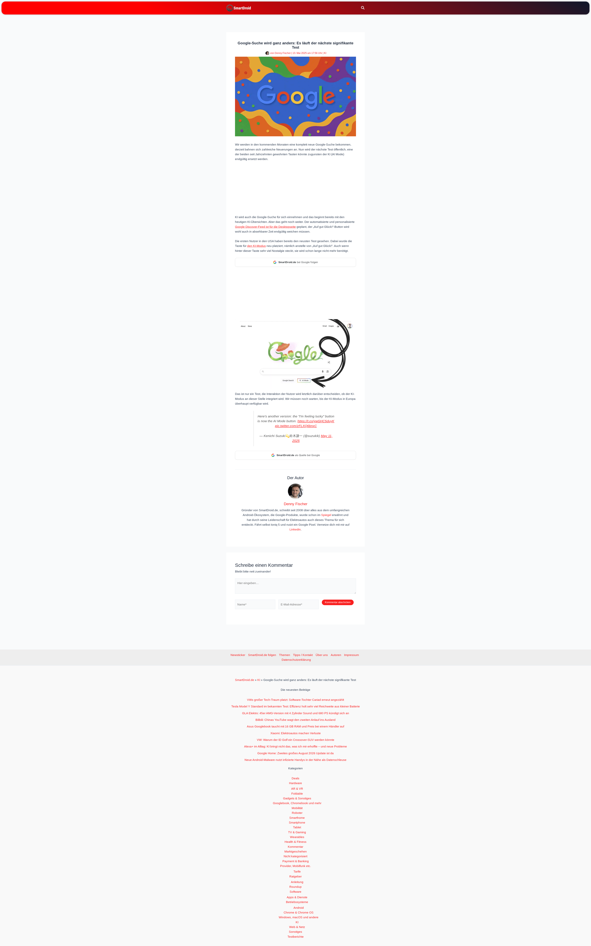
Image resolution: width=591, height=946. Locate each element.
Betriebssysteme (297, 902)
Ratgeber (295, 876)
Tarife (297, 871)
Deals (295, 778)
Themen (284, 655)
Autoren (336, 655)
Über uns (322, 655)
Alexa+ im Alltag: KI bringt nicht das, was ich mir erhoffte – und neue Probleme (295, 746)
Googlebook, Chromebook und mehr (297, 803)
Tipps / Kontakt (303, 655)
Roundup (295, 886)
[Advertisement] (295, 187)
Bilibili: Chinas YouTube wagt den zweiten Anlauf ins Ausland (295, 719)
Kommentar (295, 846)
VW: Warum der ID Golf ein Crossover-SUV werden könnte (295, 739)
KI (325, 53)
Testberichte (295, 936)
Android (298, 907)
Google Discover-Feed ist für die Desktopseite (265, 226)
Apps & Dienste (297, 897)
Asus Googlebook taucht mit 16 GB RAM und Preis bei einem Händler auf (295, 726)
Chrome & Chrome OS (299, 912)
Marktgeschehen (295, 851)
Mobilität (297, 808)
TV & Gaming (297, 832)
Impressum (351, 655)
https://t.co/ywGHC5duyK (316, 421)
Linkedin (295, 529)
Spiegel (326, 515)
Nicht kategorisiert (295, 856)
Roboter (297, 812)
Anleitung (297, 882)
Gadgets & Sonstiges (297, 798)
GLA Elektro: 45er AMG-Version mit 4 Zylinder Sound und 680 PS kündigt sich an (295, 713)
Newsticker (238, 655)
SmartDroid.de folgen (262, 655)
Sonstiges (295, 931)
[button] (363, 8)
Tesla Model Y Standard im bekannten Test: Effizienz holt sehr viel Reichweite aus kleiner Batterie (295, 706)
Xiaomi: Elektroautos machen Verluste (295, 733)
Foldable (297, 793)
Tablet (297, 827)
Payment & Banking (295, 861)
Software (295, 891)
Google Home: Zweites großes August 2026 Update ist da (295, 753)
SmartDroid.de (244, 680)
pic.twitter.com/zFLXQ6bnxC (296, 426)
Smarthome (297, 817)
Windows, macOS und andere (298, 917)
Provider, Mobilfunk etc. (295, 866)
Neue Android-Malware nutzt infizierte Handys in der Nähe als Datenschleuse (295, 759)
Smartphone (297, 822)
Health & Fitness (295, 841)
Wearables (297, 837)
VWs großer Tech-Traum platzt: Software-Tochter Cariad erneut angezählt (295, 699)
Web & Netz (297, 927)
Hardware (295, 783)
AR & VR (297, 788)
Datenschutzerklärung (296, 659)
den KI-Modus (256, 246)
